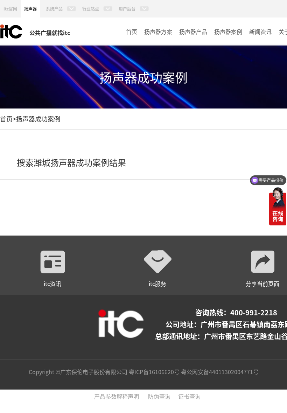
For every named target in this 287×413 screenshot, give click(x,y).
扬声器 (30, 9)
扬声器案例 (228, 31)
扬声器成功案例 (38, 118)
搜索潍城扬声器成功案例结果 (71, 162)
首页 (131, 31)
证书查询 (189, 396)
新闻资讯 (260, 31)
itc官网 (10, 9)
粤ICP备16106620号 (153, 372)
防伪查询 (159, 396)
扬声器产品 (193, 31)
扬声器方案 (158, 31)
